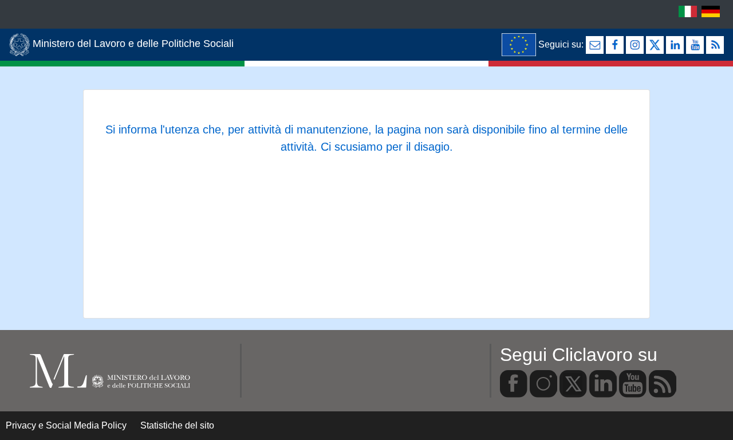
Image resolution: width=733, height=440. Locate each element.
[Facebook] (615, 45)
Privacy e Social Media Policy (66, 425)
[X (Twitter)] (655, 45)
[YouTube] (695, 45)
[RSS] (715, 45)
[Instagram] (635, 45)
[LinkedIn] (675, 45)
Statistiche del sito (177, 425)
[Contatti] (595, 45)
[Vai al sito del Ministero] (519, 44)
